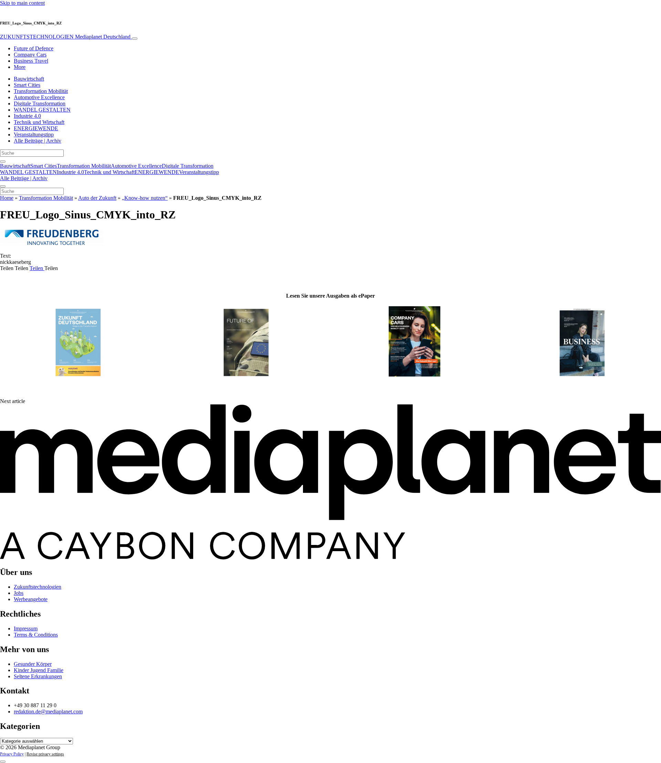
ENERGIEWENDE (36, 128)
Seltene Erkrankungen (38, 676)
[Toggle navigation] (134, 39)
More (19, 67)
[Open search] (3, 162)
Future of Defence (33, 48)
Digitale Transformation (39, 103)
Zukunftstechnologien (37, 587)
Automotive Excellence (39, 97)
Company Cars (30, 55)
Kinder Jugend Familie (38, 670)
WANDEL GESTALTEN (42, 110)
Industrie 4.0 (27, 116)
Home (6, 198)
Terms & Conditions (36, 635)
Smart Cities (27, 85)
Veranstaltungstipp (34, 134)
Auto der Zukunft (97, 198)
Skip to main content (22, 3)
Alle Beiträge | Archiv (37, 141)
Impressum (26, 628)
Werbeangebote (31, 599)
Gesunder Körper (33, 664)
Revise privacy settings (45, 754)
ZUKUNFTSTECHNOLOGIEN (65, 37)
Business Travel (31, 61)
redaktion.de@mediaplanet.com (48, 711)
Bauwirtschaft (29, 79)
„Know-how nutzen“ (145, 198)
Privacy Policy (12, 754)
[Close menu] (3, 186)
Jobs (18, 593)
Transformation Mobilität (41, 91)
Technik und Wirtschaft (39, 122)
